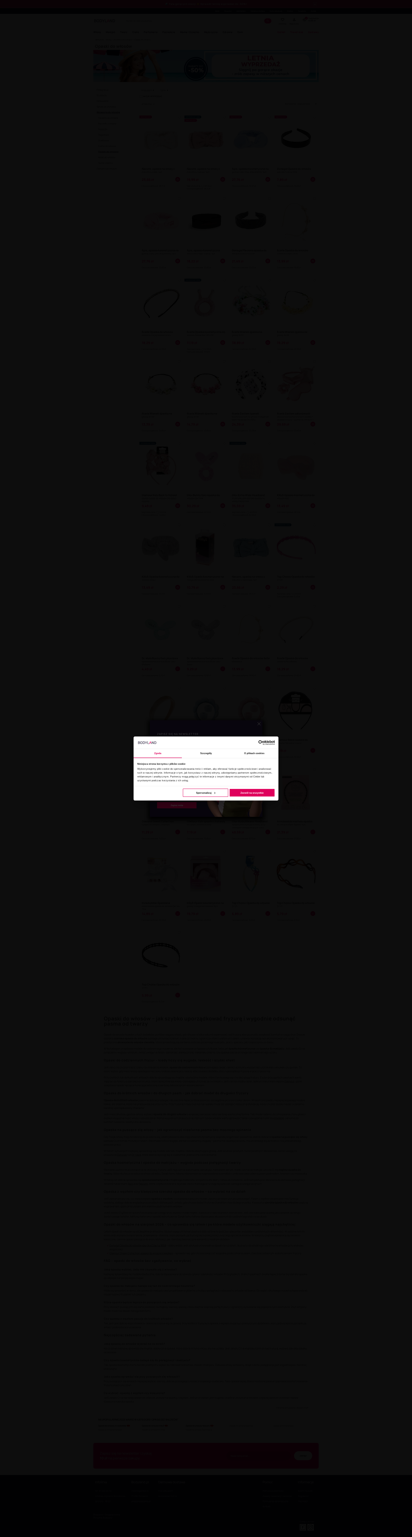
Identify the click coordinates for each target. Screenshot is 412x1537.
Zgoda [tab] (157, 753)
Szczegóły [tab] (206, 753)
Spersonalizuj (203, 792)
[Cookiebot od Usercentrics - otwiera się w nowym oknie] (261, 742)
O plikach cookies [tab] (254, 753)
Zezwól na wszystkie (252, 792)
